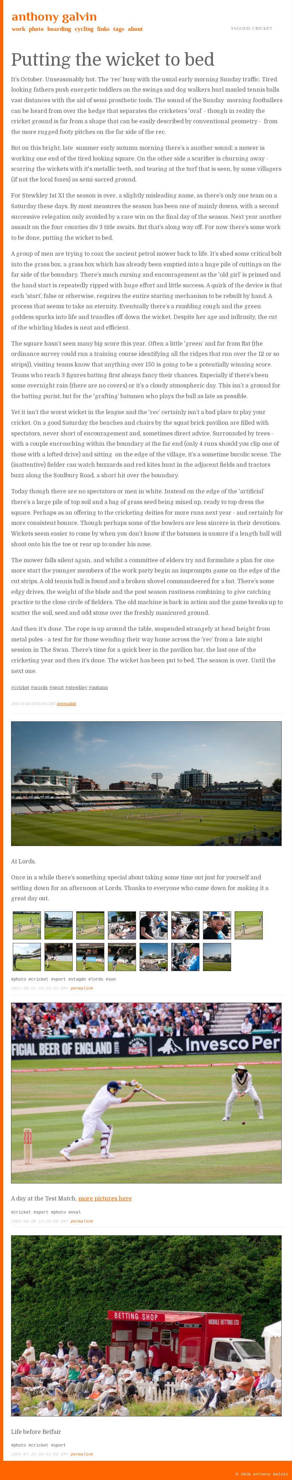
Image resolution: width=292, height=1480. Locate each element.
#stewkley (76, 687)
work (18, 29)
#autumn (98, 687)
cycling (84, 29)
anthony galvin (54, 16)
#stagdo (77, 979)
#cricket (20, 687)
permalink (66, 703)
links (103, 29)
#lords (95, 979)
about (135, 29)
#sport (56, 687)
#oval (74, 1212)
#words (39, 687)
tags (118, 29)
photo (36, 29)
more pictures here (105, 1199)
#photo (18, 979)
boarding (59, 29)
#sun (111, 979)
